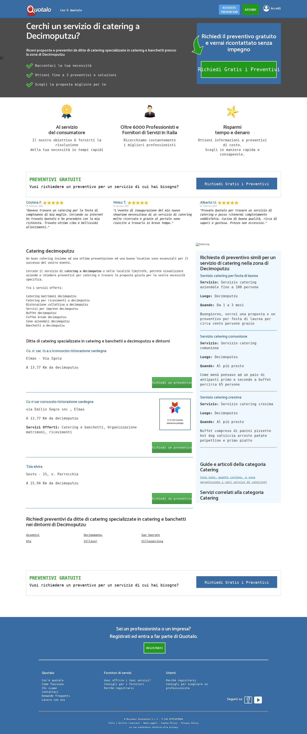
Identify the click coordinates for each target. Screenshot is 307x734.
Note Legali (150, 723)
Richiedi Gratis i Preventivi (239, 69)
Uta (28, 541)
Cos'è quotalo (52, 680)
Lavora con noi (53, 699)
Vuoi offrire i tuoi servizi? (127, 680)
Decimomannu (93, 535)
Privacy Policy (190, 723)
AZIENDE (250, 9)
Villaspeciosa (152, 541)
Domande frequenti (56, 695)
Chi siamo (49, 688)
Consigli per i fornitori (124, 684)
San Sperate (150, 535)
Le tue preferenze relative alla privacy (153, 727)
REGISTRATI (154, 648)
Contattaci (50, 691)
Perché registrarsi (119, 688)
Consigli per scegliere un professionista (187, 686)
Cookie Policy (169, 723)
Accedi (276, 8)
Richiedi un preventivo (172, 382)
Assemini (32, 535)
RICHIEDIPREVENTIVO (229, 10)
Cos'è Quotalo (71, 10)
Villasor (90, 541)
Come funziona (52, 684)
